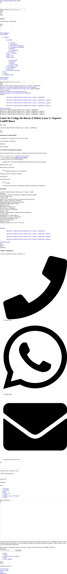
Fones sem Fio (13, 60)
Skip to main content (15, 0)
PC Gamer (12, 51)
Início (1, 85)
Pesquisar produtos (5, 9)
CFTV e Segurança (12, 53)
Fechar (2, 563)
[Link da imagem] (10, 468)
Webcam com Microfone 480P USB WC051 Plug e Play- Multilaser (17, 88)
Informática (9, 40)
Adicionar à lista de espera (22, 156)
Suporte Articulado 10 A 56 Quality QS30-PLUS (13, 93)
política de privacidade (21, 157)
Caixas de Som (14, 64)
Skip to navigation (5, 0)
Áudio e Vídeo (10, 57)
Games (8, 54)
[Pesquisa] (1, 11)
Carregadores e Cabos (12, 66)
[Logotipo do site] (8, 8)
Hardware (12, 48)
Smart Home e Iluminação (13, 70)
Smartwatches (10, 69)
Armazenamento (14, 50)
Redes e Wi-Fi (10, 56)
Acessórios (12, 42)
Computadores (13, 44)
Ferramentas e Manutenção (17, 45)
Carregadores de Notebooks (17, 47)
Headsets (12, 63)
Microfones (13, 61)
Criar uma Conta (4, 569)
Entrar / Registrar (7, 559)
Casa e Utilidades (11, 67)
